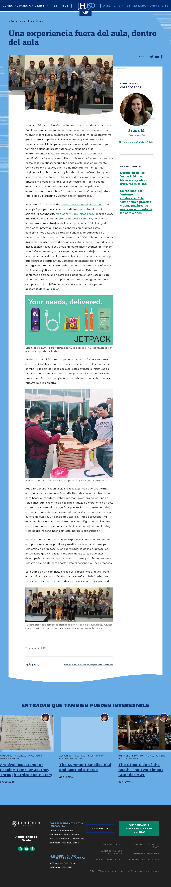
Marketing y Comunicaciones (74, 213)
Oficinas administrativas (108, 860)
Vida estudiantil (155, 756)
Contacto (100, 828)
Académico (6, 756)
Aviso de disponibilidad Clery (146, 845)
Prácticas (32, 664)
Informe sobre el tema (146, 853)
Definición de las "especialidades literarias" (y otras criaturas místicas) (133, 178)
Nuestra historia (112, 844)
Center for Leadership (75, 204)
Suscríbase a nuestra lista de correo (139, 828)
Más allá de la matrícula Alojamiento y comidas (88, 665)
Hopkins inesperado (11, 758)
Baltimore (124, 756)
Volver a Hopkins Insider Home (26, 21)
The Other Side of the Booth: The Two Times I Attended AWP (140, 770)
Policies (155, 871)
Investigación (36, 756)
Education (95, 204)
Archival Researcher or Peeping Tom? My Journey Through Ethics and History (26, 770)
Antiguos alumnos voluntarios (111, 852)
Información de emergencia (144, 860)
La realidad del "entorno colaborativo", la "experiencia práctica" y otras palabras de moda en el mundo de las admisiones (136, 202)
